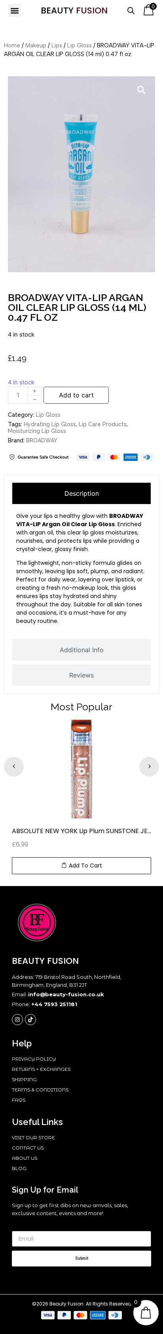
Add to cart (76, 395)
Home (12, 45)
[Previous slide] (14, 767)
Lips (56, 45)
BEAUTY (74, 10)
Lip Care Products (103, 424)
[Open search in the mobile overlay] (131, 10)
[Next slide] (149, 767)
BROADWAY (41, 440)
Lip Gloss (79, 45)
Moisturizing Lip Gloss (37, 431)
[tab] (81, 493)
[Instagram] (17, 1019)
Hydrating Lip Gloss (50, 424)
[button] (14, 10)
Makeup (35, 45)
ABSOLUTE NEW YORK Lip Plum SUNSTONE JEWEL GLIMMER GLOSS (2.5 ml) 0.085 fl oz (81, 830)
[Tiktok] (30, 1019)
